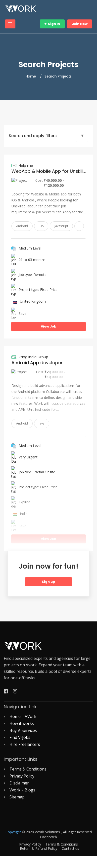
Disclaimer (19, 783)
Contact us (70, 849)
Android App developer (37, 362)
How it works (21, 723)
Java (42, 423)
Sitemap (17, 797)
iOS (41, 226)
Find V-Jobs (19, 737)
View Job (48, 326)
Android (22, 226)
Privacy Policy (21, 776)
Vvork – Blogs (22, 790)
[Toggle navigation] (10, 23)
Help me (26, 165)
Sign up (48, 581)
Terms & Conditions (28, 769)
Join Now (80, 23)
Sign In (53, 23)
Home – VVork (22, 716)
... (79, 225)
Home (31, 76)
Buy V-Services (23, 730)
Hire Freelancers (24, 744)
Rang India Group (33, 356)
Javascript (61, 226)
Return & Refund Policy (38, 849)
